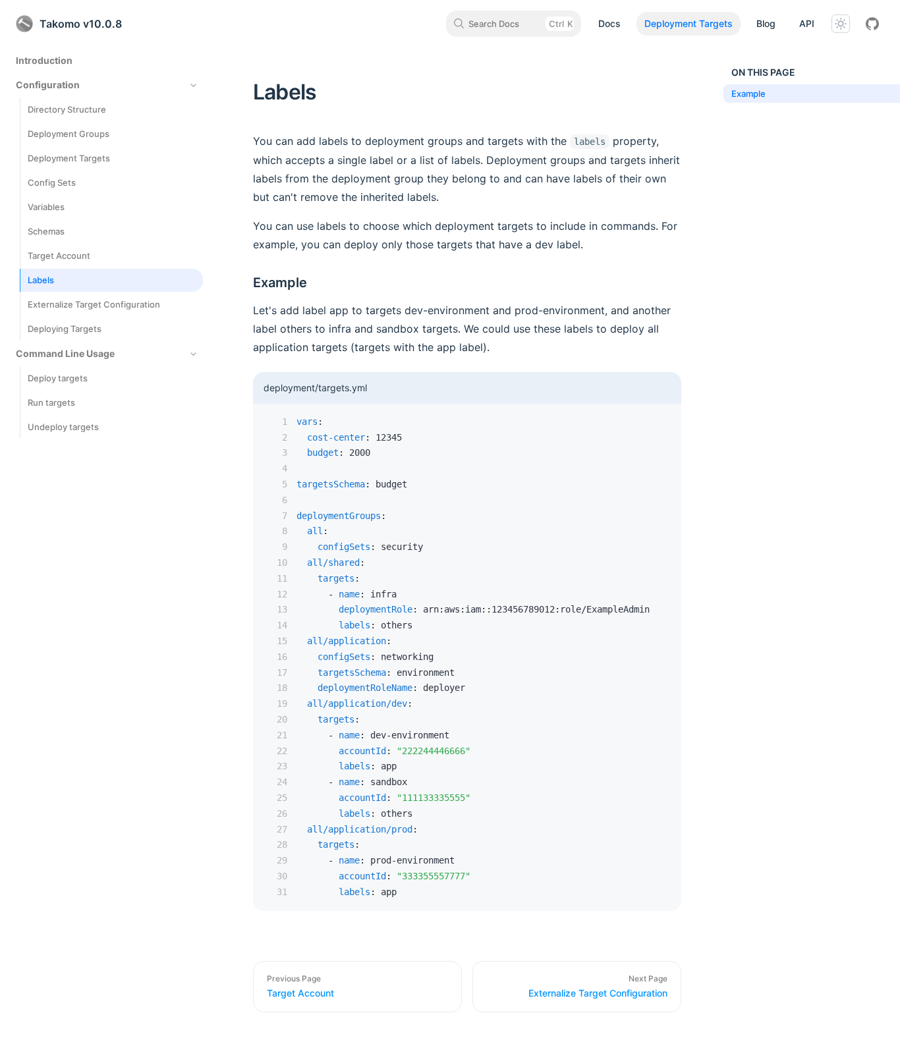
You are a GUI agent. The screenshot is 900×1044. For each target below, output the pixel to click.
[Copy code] (661, 423)
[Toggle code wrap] (641, 423)
